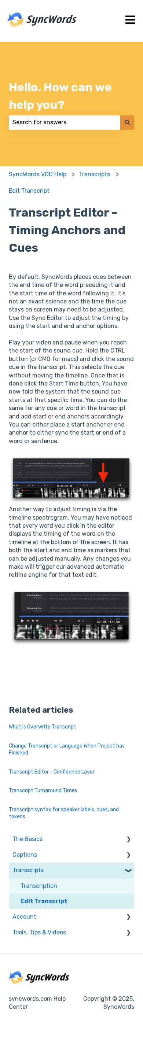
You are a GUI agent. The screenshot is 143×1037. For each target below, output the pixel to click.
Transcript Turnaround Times (43, 790)
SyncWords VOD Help (37, 174)
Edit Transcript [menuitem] (44, 901)
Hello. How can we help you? (60, 96)
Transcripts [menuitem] (28, 870)
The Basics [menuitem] (27, 838)
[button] (128, 839)
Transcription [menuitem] (39, 885)
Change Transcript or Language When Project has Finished (67, 749)
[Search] (127, 122)
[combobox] (64, 122)
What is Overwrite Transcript (42, 727)
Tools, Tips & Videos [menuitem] (39, 932)
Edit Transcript (29, 190)
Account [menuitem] (24, 916)
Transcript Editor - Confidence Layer (52, 772)
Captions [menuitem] (24, 854)
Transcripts (94, 174)
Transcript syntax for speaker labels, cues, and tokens (64, 813)
